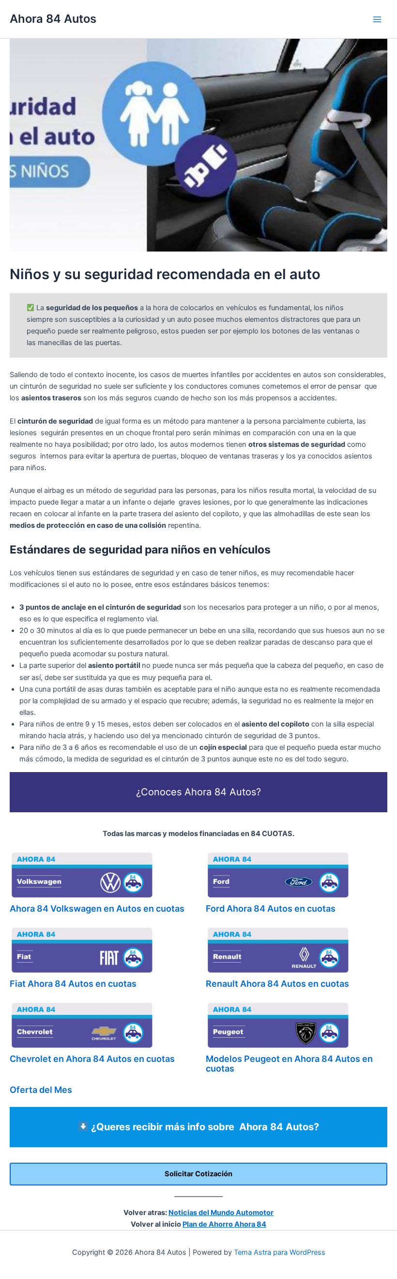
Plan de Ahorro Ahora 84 (224, 1224)
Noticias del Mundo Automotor (221, 1212)
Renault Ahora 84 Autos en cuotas (277, 984)
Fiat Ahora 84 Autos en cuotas (73, 984)
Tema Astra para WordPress (279, 1252)
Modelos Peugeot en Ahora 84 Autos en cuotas (289, 1064)
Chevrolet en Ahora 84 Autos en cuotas (92, 1059)
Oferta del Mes (41, 1090)
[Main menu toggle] (377, 19)
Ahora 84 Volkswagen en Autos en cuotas (97, 908)
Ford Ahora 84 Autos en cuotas (271, 908)
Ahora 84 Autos (53, 19)
